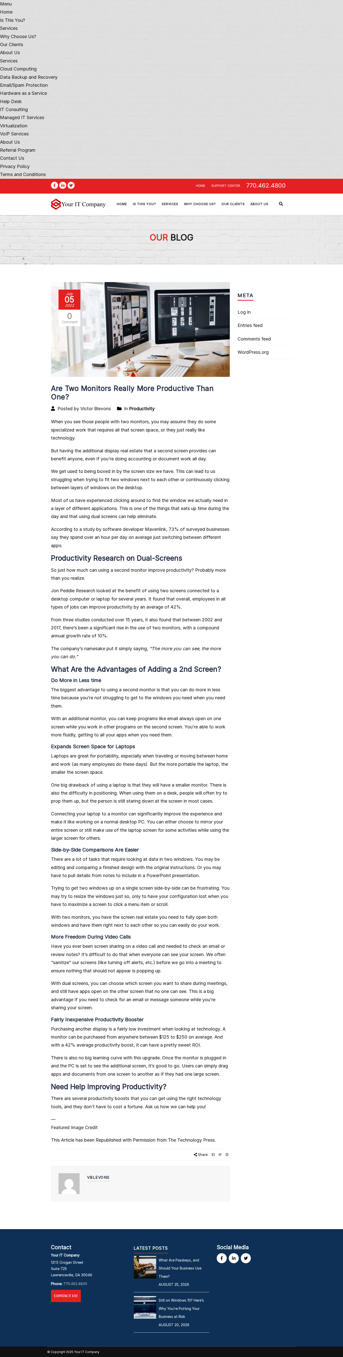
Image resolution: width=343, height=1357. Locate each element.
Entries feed (250, 325)
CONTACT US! (66, 1296)
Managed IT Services (22, 117)
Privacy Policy (15, 166)
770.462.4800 (266, 185)
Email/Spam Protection (24, 85)
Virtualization (13, 125)
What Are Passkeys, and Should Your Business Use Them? (180, 1268)
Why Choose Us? (18, 36)
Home (6, 12)
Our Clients (11, 44)
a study (87, 529)
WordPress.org (253, 352)
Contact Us (12, 158)
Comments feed (254, 339)
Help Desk (11, 101)
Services (9, 60)
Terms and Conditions (23, 174)
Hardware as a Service (23, 93)
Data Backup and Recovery (29, 77)
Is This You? (12, 20)
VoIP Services (14, 133)
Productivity (142, 408)
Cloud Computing (18, 68)
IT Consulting (14, 109)
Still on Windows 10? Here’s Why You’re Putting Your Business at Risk (181, 1308)
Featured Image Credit (74, 1127)
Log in (244, 312)
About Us (10, 52)
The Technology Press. (192, 1140)
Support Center (225, 186)
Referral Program (17, 150)
